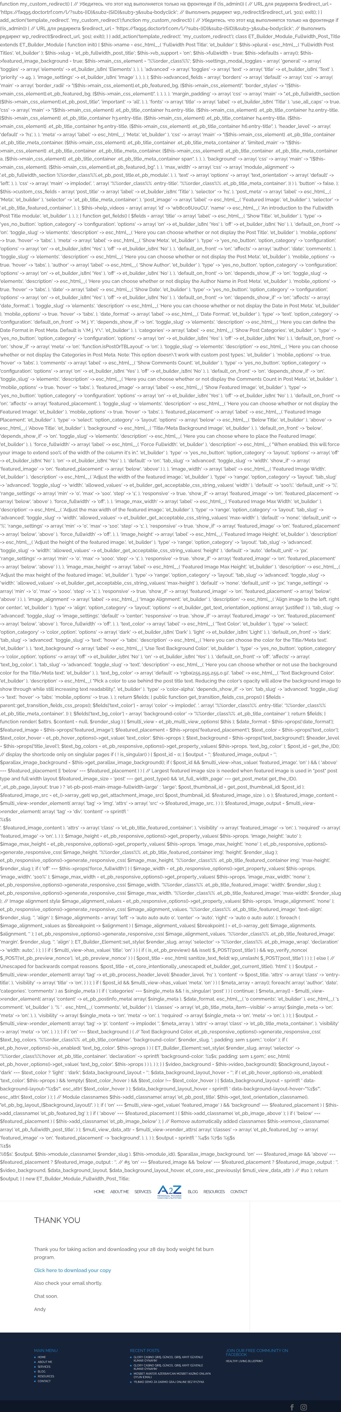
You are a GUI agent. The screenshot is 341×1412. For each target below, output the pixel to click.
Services (143, 1192)
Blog (193, 1192)
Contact (238, 1192)
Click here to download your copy (72, 1270)
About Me (119, 1192)
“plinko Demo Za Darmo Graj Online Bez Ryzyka (169, 1382)
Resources (214, 1192)
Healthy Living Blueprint (244, 1361)
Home (99, 1192)
